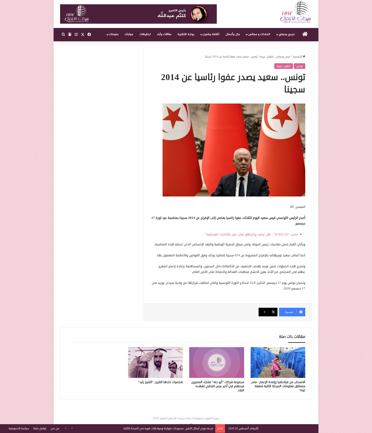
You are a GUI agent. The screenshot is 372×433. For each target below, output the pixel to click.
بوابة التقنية (185, 34)
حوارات (129, 34)
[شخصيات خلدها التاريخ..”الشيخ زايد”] (155, 362)
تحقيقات (145, 34)
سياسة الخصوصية (19, 428)
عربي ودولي (287, 34)
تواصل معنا (39, 428)
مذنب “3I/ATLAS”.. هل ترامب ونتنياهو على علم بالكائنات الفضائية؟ (252, 234)
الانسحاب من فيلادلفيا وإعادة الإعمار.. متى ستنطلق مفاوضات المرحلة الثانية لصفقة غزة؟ (278, 386)
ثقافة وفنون (211, 34)
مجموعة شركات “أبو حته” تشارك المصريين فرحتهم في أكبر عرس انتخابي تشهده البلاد (217, 386)
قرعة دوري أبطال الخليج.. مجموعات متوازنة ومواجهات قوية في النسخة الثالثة (168, 428)
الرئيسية (298, 57)
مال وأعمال (233, 34)
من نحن (55, 428)
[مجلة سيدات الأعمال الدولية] (296, 12)
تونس (299, 66)
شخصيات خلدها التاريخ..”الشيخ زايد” (160, 382)
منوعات (113, 34)
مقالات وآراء (164, 34)
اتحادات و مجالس (259, 34)
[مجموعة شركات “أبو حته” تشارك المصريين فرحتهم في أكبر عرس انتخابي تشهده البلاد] (216, 362)
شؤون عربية (267, 57)
